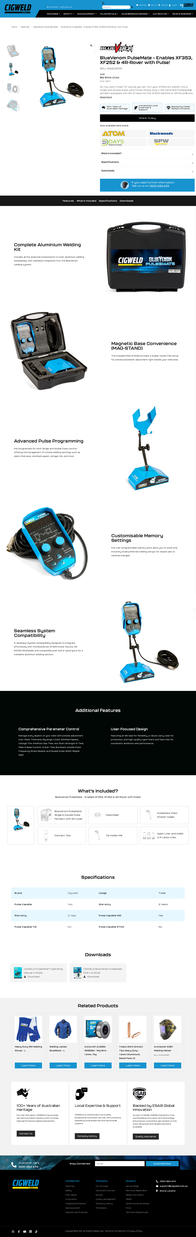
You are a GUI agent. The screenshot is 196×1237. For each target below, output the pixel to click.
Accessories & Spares (135, 14)
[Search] (103, 3)
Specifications (108, 200)
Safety (67, 14)
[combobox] (116, 7)
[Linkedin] (31, 1232)
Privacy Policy (134, 1231)
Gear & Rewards (181, 14)
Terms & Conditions (115, 1231)
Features (68, 200)
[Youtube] (25, 1232)
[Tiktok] (36, 1232)
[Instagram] (13, 1232)
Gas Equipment (86, 14)
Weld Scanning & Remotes (45, 27)
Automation (160, 14)
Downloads (126, 200)
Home (14, 27)
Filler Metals (108, 14)
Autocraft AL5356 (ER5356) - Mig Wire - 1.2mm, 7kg (96, 1050)
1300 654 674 (159, 185)
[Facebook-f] (19, 1232)
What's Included (86, 200)
